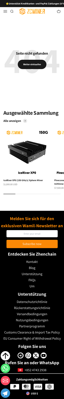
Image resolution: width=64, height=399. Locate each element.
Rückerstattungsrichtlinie (32, 308)
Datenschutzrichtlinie (32, 302)
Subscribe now (32, 244)
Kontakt (32, 261)
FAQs (32, 280)
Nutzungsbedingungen (32, 320)
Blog (32, 268)
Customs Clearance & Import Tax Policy (32, 332)
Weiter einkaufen (32, 64)
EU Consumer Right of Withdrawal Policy (32, 338)
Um (32, 286)
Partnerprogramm (32, 326)
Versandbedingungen (32, 314)
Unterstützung (32, 274)
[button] (5, 393)
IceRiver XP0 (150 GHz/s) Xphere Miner (23, 180)
